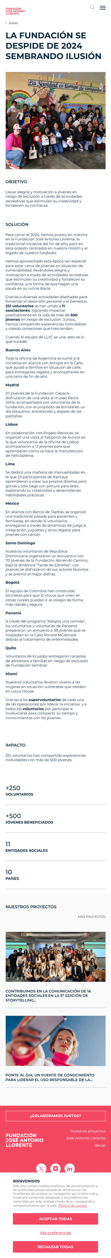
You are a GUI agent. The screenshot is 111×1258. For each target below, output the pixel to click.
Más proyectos (92, 917)
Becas (100, 1145)
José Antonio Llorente (85, 1138)
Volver (13, 23)
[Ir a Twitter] (41, 1168)
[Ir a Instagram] (55, 1168)
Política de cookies (72, 1206)
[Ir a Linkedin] (70, 1168)
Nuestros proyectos (88, 1131)
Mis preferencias (55, 1233)
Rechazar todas (55, 1247)
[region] (55, 1215)
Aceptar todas (55, 1219)
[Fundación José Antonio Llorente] (15, 11)
